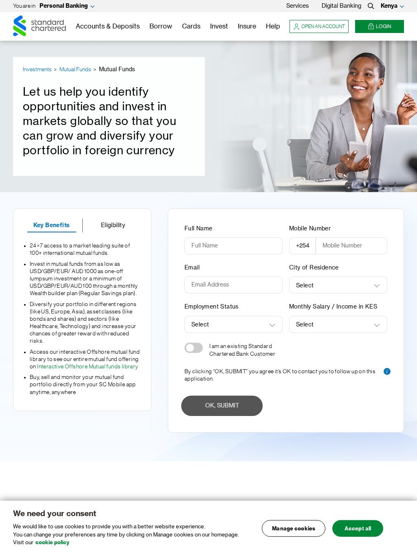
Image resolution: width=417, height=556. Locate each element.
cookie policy (52, 542)
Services (297, 6)
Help (273, 26)
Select (305, 286)
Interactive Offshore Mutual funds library (87, 367)
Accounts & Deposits (108, 26)
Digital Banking (341, 6)
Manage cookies (293, 528)
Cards (191, 26)
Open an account (323, 26)
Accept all (358, 528)
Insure (247, 26)
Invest (219, 26)
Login (383, 26)
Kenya (389, 6)
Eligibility (113, 225)
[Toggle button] (193, 348)
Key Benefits (51, 225)
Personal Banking (64, 6)
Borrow (160, 26)
